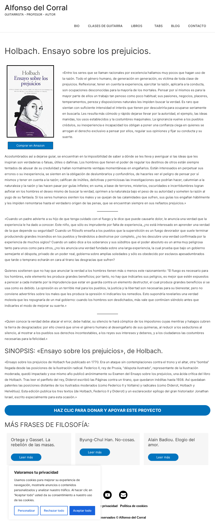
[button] (30, 145)
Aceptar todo (82, 510)
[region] (54, 493)
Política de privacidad (102, 506)
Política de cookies (134, 506)
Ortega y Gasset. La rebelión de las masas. (33, 442)
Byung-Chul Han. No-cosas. (107, 439)
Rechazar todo (54, 510)
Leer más (26, 457)
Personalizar (26, 510)
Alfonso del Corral (36, 7)
